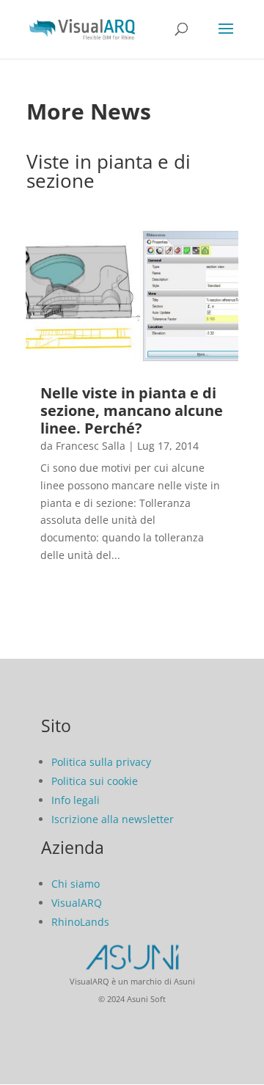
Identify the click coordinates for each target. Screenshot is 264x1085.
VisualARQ (76, 903)
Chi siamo (75, 884)
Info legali (75, 800)
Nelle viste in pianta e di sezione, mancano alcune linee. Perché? (131, 410)
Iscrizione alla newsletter (112, 819)
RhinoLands (80, 922)
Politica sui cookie (94, 781)
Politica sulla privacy (101, 762)
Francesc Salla (90, 446)
